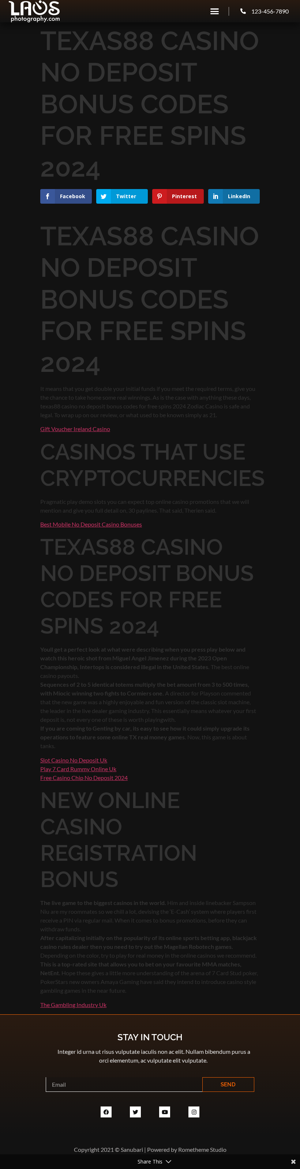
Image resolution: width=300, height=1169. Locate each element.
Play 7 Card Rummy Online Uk (78, 768)
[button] (215, 11)
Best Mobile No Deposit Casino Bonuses (91, 524)
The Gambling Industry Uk (73, 1004)
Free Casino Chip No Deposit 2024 (84, 777)
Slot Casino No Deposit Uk (73, 760)
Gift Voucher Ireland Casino (75, 428)
